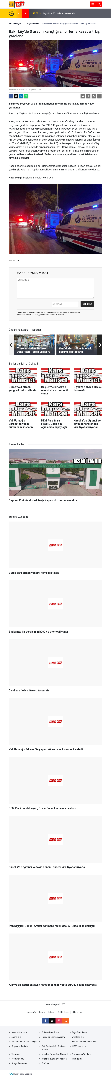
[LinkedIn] (21, 96)
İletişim (51, 1012)
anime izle (16, 1037)
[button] (88, 96)
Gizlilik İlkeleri (63, 1012)
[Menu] (92, 4)
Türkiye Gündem (31, 24)
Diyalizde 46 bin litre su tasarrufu (59, 13)
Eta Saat (45, 1063)
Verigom (15, 1054)
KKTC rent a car (79, 1046)
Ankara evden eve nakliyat (84, 1041)
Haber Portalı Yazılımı (22, 1074)
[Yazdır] (83, 96)
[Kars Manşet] (17, 4)
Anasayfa (16, 24)
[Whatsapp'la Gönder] (26, 96)
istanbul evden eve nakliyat (24, 1041)
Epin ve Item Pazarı (51, 1032)
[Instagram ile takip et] (59, 1020)
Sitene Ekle (77, 1012)
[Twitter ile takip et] (52, 1020)
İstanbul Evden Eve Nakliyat (55, 1054)
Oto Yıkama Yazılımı (81, 1054)
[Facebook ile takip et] (45, 1020)
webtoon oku (78, 1037)
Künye (42, 1012)
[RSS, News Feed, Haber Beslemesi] (65, 1020)
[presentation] (18, 13)
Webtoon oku (18, 1058)
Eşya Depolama (79, 1032)
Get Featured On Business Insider (54, 1048)
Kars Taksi (77, 1058)
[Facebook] (11, 96)
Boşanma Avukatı (20, 1046)
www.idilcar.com (19, 1032)
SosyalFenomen (19, 1063)
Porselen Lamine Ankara (53, 1037)
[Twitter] (16, 96)
